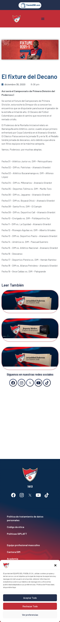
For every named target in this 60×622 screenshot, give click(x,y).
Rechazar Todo (30, 606)
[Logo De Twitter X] (30, 383)
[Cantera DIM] (30, 552)
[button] (55, 565)
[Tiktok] (47, 383)
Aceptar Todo (30, 597)
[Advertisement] (30, 420)
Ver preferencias (30, 614)
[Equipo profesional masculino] (30, 545)
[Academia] (30, 558)
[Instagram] (21, 383)
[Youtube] (38, 383)
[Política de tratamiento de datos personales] (30, 518)
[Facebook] (13, 383)
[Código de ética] (30, 527)
